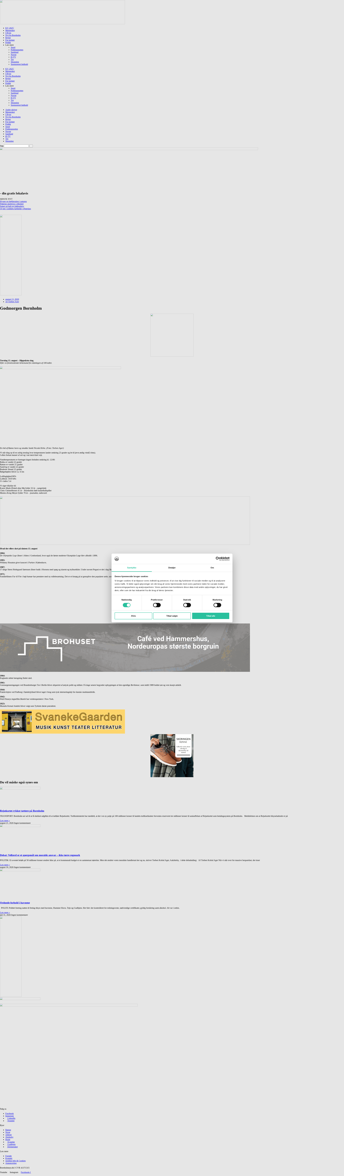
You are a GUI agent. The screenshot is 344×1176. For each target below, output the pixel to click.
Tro (12, 59)
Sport (13, 47)
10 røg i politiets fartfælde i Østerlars (15, 209)
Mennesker (10, 30)
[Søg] (31, 146)
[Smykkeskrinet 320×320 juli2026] (172, 356)
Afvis (133, 616)
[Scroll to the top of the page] (1, 1175)
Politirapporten (17, 50)
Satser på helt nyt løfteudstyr (12, 206)
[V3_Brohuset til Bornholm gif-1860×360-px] (125, 544)
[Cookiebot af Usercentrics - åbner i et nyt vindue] (218, 559)
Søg (1, 146)
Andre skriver (11, 110)
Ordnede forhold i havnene (15, 902)
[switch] (157, 605)
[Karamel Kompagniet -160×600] (11, 295)
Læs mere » (5, 820)
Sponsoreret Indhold (19, 64)
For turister (10, 40)
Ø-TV (13, 57)
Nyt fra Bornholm (13, 35)
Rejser (8, 38)
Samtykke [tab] (131, 568)
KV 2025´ (9, 28)
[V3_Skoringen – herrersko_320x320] (172, 776)
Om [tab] (212, 568)
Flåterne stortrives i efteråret (12, 204)
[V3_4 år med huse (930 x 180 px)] (62, 23)
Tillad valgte (172, 616)
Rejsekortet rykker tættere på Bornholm (22, 810)
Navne (13, 54)
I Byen (8, 33)
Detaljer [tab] (172, 568)
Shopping (15, 62)
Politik (8, 42)
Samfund (14, 52)
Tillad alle (210, 616)
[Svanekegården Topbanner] (62, 733)
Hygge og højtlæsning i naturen (13, 201)
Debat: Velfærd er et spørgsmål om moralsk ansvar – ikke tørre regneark (40, 855)
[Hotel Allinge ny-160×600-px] (11, 996)
